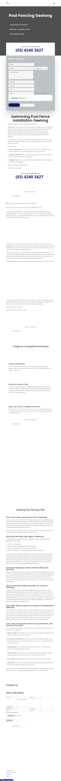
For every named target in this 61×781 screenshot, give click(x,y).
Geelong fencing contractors (16, 139)
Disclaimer (9, 774)
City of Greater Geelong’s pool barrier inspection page (33, 619)
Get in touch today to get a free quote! (16, 310)
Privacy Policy (9, 770)
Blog (7, 776)
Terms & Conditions (11, 772)
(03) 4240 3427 (33, 532)
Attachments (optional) (40, 93)
